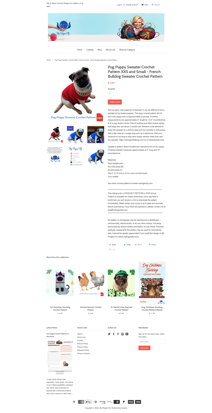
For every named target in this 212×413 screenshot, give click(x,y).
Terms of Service (83, 353)
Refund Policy (82, 343)
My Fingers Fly (105, 408)
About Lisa (110, 49)
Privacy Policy (82, 347)
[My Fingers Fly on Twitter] (109, 334)
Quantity (111, 88)
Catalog (89, 49)
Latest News (51, 327)
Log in (119, 4)
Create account (132, 4)
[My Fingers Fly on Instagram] (122, 334)
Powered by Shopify (119, 408)
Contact (80, 340)
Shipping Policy (83, 350)
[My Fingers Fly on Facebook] (113, 334)
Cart (146, 4)
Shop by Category (127, 49)
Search (80, 334)
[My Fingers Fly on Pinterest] (118, 334)
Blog (100, 49)
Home (79, 49)
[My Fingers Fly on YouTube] (127, 334)
